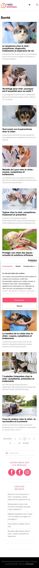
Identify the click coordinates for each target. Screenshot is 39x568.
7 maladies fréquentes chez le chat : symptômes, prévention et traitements (18, 378)
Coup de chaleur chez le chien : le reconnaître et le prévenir (19, 420)
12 (19, 443)
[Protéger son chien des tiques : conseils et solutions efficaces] (19, 239)
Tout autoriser (19, 300)
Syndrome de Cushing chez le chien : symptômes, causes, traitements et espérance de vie (19, 496)
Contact (27, 561)
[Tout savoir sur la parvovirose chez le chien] (19, 116)
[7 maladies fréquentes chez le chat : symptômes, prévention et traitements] (19, 363)
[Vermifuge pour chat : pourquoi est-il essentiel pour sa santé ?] (19, 75)
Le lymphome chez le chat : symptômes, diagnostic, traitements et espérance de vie (18, 48)
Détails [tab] (18, 266)
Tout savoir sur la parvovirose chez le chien (17, 130)
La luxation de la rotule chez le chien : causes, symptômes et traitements (17, 336)
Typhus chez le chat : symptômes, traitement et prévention (19, 213)
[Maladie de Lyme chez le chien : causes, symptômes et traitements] (19, 156)
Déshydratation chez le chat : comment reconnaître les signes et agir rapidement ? (19, 506)
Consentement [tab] (7, 266)
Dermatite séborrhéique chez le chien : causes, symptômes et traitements (19, 533)
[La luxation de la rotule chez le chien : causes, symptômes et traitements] (19, 320)
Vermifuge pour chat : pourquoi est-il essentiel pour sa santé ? (17, 89)
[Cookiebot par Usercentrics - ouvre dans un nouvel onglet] (28, 260)
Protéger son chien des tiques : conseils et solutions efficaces (17, 253)
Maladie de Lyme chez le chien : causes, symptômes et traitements (18, 172)
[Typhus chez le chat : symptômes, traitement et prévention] (19, 199)
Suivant (26, 443)
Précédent (7, 439)
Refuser (19, 306)
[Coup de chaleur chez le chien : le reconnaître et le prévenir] (19, 406)
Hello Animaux (7, 561)
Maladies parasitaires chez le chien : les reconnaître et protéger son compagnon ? (20, 516)
